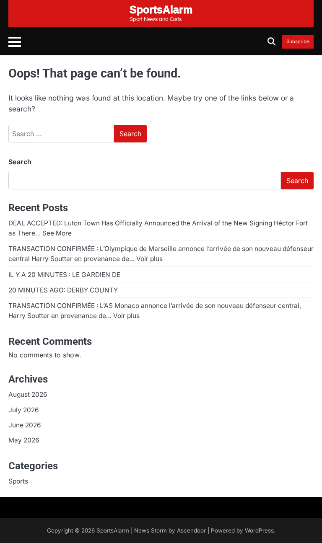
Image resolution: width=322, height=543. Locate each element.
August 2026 (27, 394)
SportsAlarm (112, 530)
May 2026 (23, 440)
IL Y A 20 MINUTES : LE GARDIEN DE (64, 275)
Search (19, 162)
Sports (18, 481)
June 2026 (24, 425)
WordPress (259, 530)
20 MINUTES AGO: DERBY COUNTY (63, 290)
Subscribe (297, 41)
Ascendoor (191, 530)
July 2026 (23, 410)
